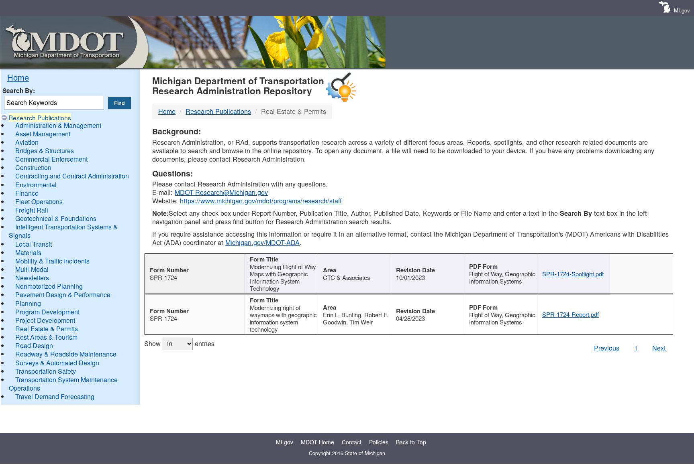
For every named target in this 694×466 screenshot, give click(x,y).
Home (18, 77)
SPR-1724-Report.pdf (570, 314)
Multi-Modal (32, 269)
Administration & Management (58, 125)
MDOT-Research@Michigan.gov (221, 192)
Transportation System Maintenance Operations (63, 384)
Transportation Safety (45, 371)
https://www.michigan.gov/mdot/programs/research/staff (261, 200)
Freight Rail (31, 210)
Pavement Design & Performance (62, 294)
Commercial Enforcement (51, 159)
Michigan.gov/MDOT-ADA (262, 242)
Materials (28, 252)
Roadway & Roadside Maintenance (65, 354)
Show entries (179, 343)
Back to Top (411, 442)
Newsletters (32, 277)
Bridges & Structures (44, 150)
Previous (606, 348)
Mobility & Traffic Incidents (52, 260)
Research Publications (39, 117)
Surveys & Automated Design (57, 362)
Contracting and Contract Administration (72, 175)
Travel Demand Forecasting (54, 396)
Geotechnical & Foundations (55, 218)
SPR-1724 (163, 277)
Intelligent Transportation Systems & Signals (63, 231)
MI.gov (682, 10)
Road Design (34, 345)
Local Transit (33, 244)
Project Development (45, 320)
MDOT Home (317, 442)
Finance (27, 193)
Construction (33, 167)
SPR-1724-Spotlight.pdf (573, 273)
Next (659, 348)
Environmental (36, 184)
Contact (351, 442)
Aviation (27, 142)
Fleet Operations (39, 201)
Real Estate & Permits (46, 328)
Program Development (47, 311)
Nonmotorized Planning (49, 286)
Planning (28, 303)
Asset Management (42, 133)
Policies (378, 442)
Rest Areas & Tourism (46, 337)
